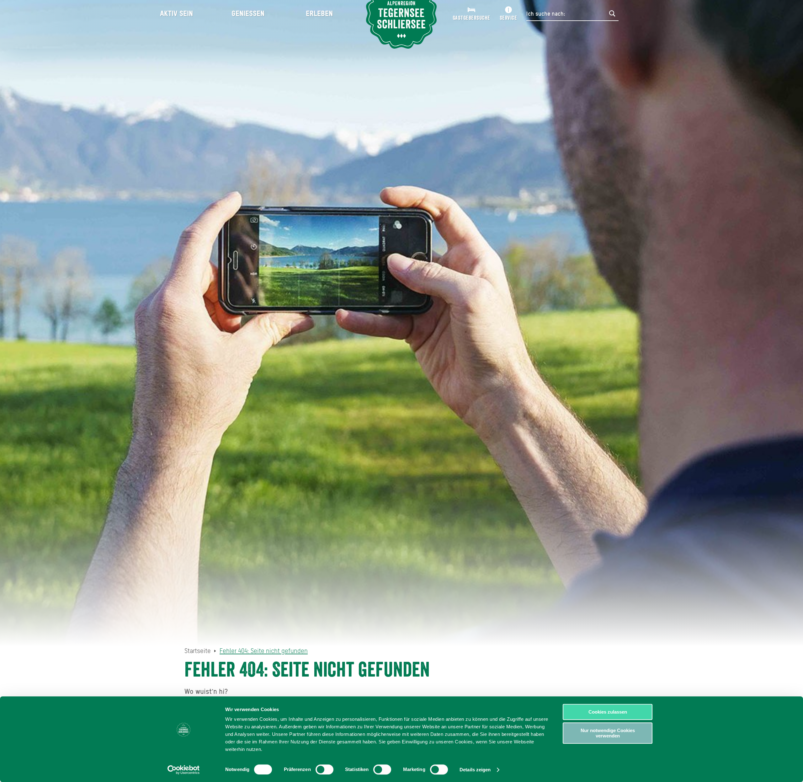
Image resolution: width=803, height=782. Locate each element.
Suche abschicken (612, 13)
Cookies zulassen (607, 712)
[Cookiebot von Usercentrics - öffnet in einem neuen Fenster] (183, 769)
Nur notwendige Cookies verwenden (608, 733)
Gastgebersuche (471, 18)
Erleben (319, 13)
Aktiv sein (176, 13)
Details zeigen (475, 769)
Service (508, 18)
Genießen (247, 13)
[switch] (324, 769)
